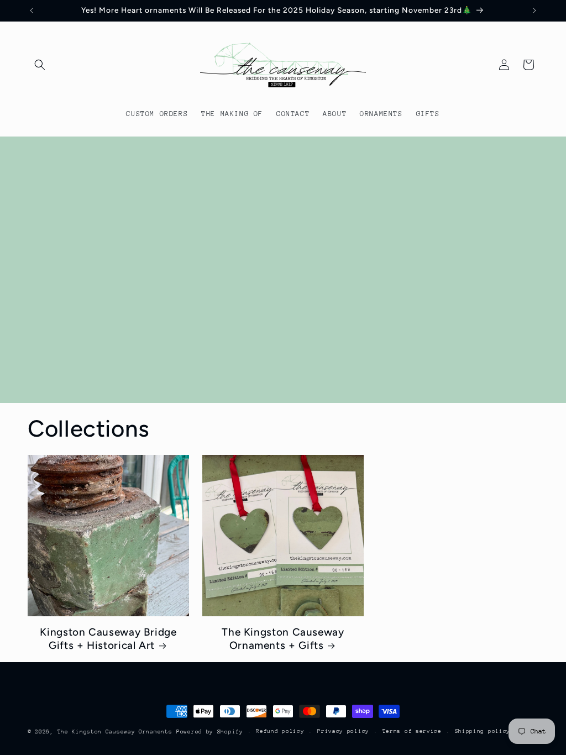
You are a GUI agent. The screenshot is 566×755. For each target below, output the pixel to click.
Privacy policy (343, 731)
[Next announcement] (534, 10)
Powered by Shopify (209, 731)
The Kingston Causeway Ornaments (114, 731)
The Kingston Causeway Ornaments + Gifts (283, 639)
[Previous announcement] (31, 10)
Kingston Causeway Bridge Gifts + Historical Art (108, 639)
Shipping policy (483, 731)
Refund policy (280, 731)
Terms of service (412, 731)
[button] (40, 65)
